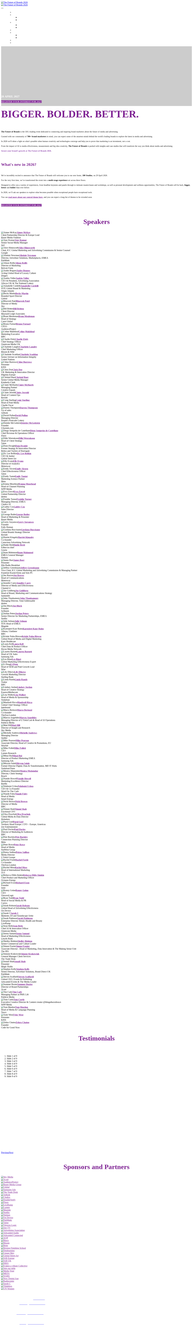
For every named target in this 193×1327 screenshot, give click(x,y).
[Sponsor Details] (7, 1177)
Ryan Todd (18, 898)
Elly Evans (18, 461)
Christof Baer (22, 377)
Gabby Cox (19, 507)
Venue (20, 20)
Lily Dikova (20, 672)
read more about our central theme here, (25, 197)
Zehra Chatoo (22, 1022)
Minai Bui (17, 756)
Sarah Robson (23, 905)
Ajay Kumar (21, 240)
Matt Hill (15, 725)
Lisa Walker (20, 695)
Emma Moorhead (27, 484)
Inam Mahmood (25, 552)
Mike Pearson (22, 740)
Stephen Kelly (22, 969)
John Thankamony (29, 598)
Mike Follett (20, 748)
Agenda (15, 30)
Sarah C (15, 913)
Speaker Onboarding (25, 38)
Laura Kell (18, 644)
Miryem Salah (23, 763)
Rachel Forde (21, 860)
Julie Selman (21, 621)
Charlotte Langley (28, 347)
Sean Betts (18, 926)
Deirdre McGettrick (30, 423)
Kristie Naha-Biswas (31, 636)
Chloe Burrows (24, 362)
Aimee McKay (23, 232)
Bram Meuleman (26, 316)
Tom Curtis (18, 999)
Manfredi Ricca (24, 702)
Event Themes (17, 22)
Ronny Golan (22, 890)
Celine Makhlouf (27, 331)
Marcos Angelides (27, 717)
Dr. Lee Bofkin (24, 453)
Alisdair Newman (27, 255)
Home (14, 12)
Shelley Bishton (25, 941)
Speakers (15, 33)
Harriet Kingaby (26, 537)
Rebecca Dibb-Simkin (33, 875)
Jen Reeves (18, 575)
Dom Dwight (21, 446)
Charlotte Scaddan (29, 354)
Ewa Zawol (19, 491)
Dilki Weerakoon (27, 438)
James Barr (18, 560)
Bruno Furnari (23, 324)
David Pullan (21, 415)
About (14, 15)
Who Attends (22, 17)
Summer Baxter (25, 984)
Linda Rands (21, 679)
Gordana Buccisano (30, 529)
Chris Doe (17, 369)
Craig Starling (23, 400)
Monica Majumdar (29, 771)
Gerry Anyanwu (26, 522)
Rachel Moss (21, 867)
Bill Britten (18, 308)
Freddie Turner (24, 499)
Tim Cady (17, 992)
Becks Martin (21, 293)
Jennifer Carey (23, 583)
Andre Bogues (23, 270)
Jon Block (17, 606)
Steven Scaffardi (26, 976)
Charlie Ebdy (21, 339)
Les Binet (16, 659)
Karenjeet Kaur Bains (33, 629)
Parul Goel (18, 822)
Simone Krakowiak (30, 954)
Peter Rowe (19, 844)
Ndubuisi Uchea (25, 786)
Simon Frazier (23, 946)
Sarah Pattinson (25, 918)
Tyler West (18, 1015)
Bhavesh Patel (23, 301)
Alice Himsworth (27, 248)
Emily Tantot (21, 476)
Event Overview (23, 28)
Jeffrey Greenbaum (29, 568)
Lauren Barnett (24, 651)
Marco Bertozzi (24, 710)
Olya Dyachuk (23, 814)
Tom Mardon (21, 1007)
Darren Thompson (29, 408)
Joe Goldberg (21, 590)
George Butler (23, 514)
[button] (21, 101)
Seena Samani (22, 933)
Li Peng (14, 664)
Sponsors (15, 40)
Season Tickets (17, 43)
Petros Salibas (22, 852)
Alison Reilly (21, 263)
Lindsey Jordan (24, 687)
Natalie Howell (24, 778)
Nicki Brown (21, 801)
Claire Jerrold (22, 392)
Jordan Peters (22, 613)
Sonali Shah (20, 961)
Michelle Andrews (28, 733)
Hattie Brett (19, 545)
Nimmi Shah (21, 809)
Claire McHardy (26, 385)
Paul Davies (19, 829)
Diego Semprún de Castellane (44, 430)
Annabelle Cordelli (29, 286)
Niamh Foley (21, 794)
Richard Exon (22, 883)
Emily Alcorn (21, 468)
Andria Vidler (22, 278)
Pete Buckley (21, 837)
